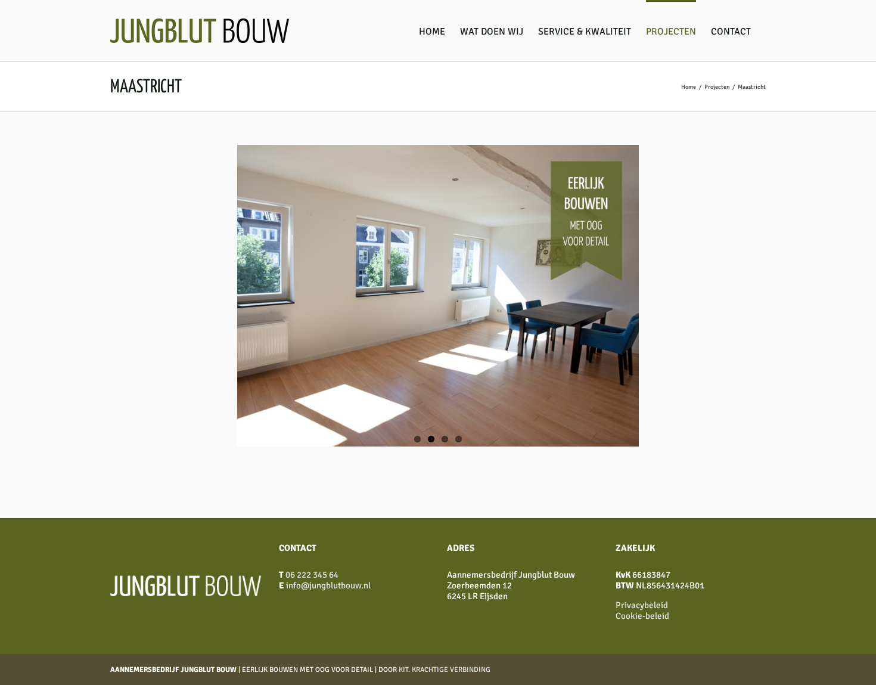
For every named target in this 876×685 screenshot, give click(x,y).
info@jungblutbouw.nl (328, 585)
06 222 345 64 (311, 574)
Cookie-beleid (642, 615)
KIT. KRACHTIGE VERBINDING (444, 669)
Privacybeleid (642, 605)
